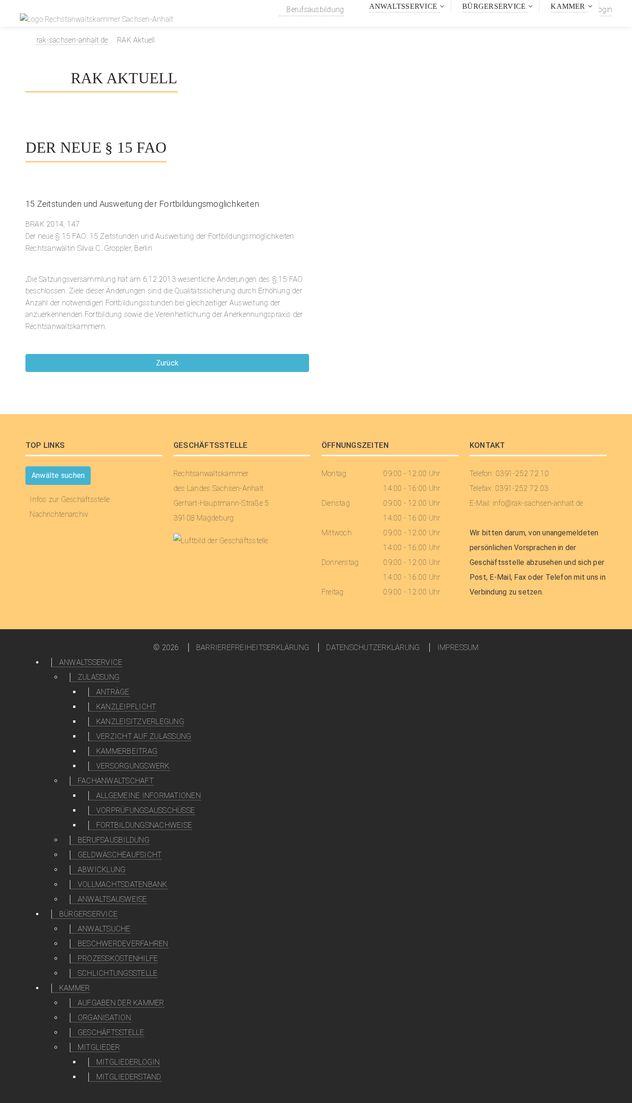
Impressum (458, 647)
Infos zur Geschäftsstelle (70, 499)
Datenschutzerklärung (373, 647)
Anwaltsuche (104, 928)
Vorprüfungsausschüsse (145, 810)
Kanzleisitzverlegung (140, 721)
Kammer (568, 6)
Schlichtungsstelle (117, 973)
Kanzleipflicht (126, 706)
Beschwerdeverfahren (123, 943)
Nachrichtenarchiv (59, 514)
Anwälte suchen (58, 475)
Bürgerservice (494, 6)
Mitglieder (99, 1047)
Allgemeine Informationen (148, 795)
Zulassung (98, 677)
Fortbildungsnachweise (144, 825)
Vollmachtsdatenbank (122, 884)
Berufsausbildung (314, 9)
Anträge (113, 692)
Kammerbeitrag (126, 751)
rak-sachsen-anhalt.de (72, 40)
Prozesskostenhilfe (118, 958)
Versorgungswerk (133, 766)
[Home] (96, 20)
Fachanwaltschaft (116, 780)
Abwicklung (101, 869)
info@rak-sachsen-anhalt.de (538, 503)
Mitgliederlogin (128, 1062)
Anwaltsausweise (112, 899)
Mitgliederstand (128, 1076)
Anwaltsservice (403, 6)
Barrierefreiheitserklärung (252, 647)
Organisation (104, 1017)
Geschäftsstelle (111, 1032)
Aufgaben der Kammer (121, 1002)
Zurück (167, 363)
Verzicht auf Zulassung (143, 736)
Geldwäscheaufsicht (119, 854)
